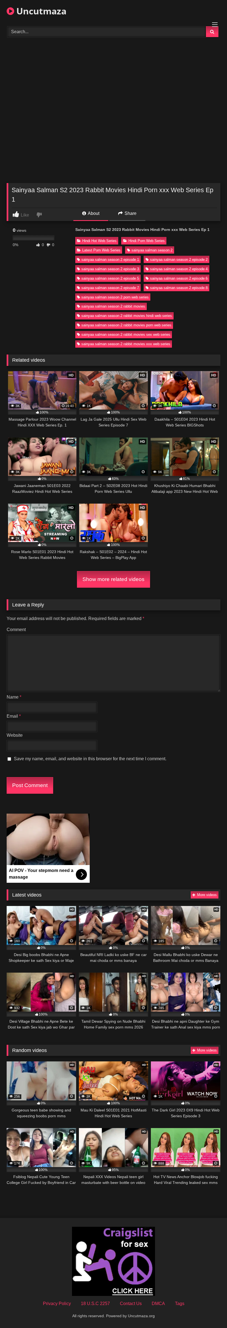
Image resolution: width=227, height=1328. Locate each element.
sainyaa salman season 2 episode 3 (110, 269)
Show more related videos (113, 579)
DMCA (158, 1303)
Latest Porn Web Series (101, 250)
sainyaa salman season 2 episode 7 (110, 288)
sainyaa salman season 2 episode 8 (179, 288)
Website (15, 735)
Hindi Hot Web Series (99, 241)
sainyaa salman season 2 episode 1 (110, 259)
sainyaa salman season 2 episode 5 (110, 278)
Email (14, 716)
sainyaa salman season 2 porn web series (115, 297)
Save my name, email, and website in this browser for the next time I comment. (90, 758)
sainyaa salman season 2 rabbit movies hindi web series (126, 316)
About (93, 213)
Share (129, 213)
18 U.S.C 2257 (95, 1303)
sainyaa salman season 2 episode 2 (179, 259)
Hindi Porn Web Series (146, 241)
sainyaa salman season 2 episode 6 (179, 278)
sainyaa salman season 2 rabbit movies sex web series (125, 334)
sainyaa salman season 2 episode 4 (179, 269)
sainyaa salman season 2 (151, 250)
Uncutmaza (40, 11)
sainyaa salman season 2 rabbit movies (113, 306)
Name (14, 697)
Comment (16, 629)
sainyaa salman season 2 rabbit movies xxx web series (125, 344)
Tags (179, 1303)
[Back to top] (210, 1311)
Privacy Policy (57, 1303)
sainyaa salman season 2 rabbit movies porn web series (126, 325)
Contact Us (131, 1303)
